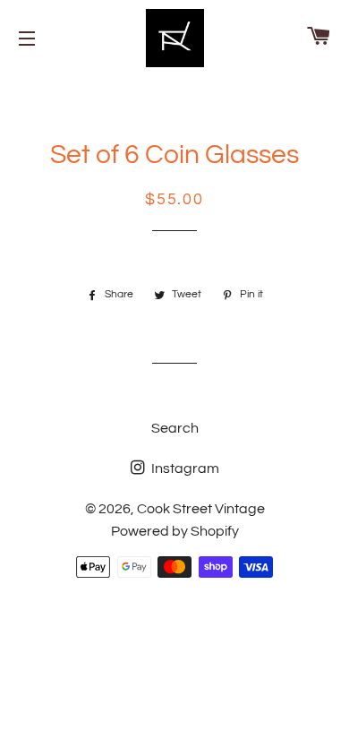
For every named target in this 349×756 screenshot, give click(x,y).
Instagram (184, 468)
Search (175, 428)
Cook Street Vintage (201, 509)
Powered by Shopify (175, 531)
